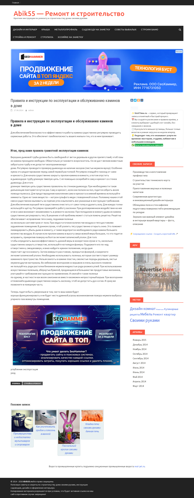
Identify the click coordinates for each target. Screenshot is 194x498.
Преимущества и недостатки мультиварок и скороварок (22, 439)
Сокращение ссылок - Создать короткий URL (154, 233)
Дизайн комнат (143, 308)
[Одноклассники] (138, 100)
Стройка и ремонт (24, 37)
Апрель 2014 (139, 381)
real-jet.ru (139, 466)
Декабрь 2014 (140, 344)
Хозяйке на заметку (70, 37)
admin (31, 110)
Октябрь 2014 (140, 353)
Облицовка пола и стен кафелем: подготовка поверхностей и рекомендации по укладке (156, 208)
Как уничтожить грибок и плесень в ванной (45, 430)
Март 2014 (138, 385)
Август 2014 (139, 362)
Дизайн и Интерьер (25, 29)
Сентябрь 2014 (140, 358)
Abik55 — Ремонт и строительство (69, 13)
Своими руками (145, 320)
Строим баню (149, 29)
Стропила (47, 37)
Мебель (146, 314)
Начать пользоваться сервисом (149, 145)
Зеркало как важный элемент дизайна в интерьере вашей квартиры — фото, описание (154, 220)
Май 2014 (137, 376)
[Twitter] (135, 100)
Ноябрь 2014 (139, 349)
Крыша (46, 29)
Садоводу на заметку (96, 29)
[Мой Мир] (141, 100)
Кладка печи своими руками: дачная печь (92, 427)
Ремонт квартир (164, 314)
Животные (160, 309)
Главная (15, 3)
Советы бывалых (125, 29)
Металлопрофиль (65, 29)
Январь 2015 (139, 339)
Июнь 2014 (138, 372)
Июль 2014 (138, 367)
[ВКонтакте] (131, 100)
